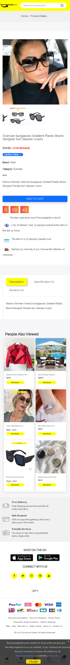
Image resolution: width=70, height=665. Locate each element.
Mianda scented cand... (47, 477)
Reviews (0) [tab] (16, 290)
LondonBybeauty (21, 148)
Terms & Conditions (38, 618)
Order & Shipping (47, 622)
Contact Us (57, 626)
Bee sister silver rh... (46, 426)
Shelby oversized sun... (15, 477)
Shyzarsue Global (29, 632)
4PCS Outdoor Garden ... (47, 375)
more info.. (54, 655)
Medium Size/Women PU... (17, 375)
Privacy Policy (54, 618)
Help (14, 626)
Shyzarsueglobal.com (26, 655)
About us (47, 626)
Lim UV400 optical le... (15, 426)
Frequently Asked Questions (26, 622)
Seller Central (35, 626)
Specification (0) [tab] (44, 281)
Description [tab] (16, 281)
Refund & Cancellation (18, 618)
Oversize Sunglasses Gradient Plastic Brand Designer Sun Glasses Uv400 (33, 137)
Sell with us (22, 626)
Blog (8, 626)
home (24, 16)
